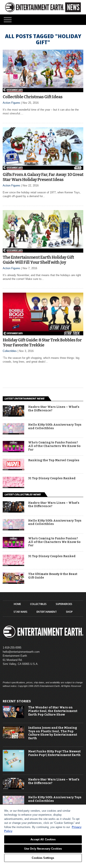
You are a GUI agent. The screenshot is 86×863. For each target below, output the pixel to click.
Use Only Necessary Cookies (43, 848)
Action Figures (11, 102)
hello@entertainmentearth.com (21, 651)
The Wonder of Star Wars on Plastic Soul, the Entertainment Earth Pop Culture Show (52, 711)
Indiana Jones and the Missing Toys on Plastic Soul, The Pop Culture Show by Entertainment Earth (52, 733)
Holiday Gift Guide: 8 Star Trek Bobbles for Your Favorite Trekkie (42, 342)
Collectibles (10, 351)
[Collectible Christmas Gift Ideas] (43, 91)
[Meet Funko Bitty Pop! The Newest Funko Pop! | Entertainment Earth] (13, 770)
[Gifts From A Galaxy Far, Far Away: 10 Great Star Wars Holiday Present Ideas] (43, 169)
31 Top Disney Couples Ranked (52, 478)
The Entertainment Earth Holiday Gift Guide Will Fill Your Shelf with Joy (38, 260)
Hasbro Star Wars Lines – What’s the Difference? (53, 408)
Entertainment (47, 612)
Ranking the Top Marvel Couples (53, 460)
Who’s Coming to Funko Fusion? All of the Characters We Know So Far (54, 446)
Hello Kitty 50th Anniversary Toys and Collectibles (54, 426)
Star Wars (20, 612)
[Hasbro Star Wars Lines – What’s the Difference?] (13, 415)
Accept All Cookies (42, 839)
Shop (69, 612)
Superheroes (64, 604)
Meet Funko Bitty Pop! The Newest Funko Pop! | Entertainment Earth (54, 753)
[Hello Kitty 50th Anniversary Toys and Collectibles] (13, 433)
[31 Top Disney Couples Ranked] (13, 487)
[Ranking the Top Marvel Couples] (13, 469)
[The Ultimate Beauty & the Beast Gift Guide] (13, 582)
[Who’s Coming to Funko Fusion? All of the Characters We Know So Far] (13, 451)
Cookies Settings (43, 857)
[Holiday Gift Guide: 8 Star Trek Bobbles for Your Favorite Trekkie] (43, 334)
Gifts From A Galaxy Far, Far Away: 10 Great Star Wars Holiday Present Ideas (43, 177)
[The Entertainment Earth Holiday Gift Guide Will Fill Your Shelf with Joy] (43, 251)
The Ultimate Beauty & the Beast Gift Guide (52, 575)
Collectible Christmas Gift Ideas (32, 96)
